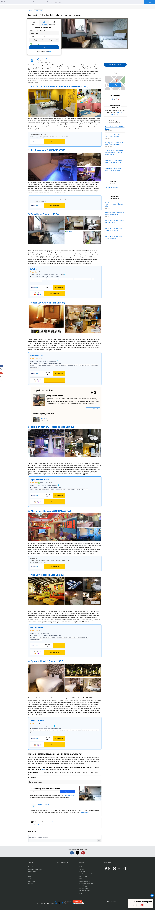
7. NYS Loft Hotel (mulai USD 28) (46, 574)
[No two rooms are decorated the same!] (89, 110)
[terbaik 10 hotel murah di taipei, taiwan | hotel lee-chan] (46, 319)
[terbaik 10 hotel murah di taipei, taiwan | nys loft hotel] (46, 591)
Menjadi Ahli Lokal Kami (86, 883)
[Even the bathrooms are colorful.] (89, 535)
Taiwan (37, 10)
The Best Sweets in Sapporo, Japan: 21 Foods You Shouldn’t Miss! (114, 205)
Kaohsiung (56, 867)
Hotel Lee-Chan (36, 355)
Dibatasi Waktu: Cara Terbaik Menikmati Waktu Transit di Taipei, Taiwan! (114, 152)
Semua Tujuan (32, 867)
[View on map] (65, 274)
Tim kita (81, 869)
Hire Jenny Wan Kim (93, 409)
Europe (30, 874)
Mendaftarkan (33, 37)
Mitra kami (82, 871)
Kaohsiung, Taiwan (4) (112, 187)
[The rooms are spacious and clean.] (89, 96)
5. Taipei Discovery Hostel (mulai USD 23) (51, 426)
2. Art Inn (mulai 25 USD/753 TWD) (47, 150)
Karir (80, 878)
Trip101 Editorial (43, 805)
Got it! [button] (149, 2)
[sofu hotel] (74, 223)
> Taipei (40, 10)
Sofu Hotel (34, 269)
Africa (29, 878)
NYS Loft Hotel (36, 627)
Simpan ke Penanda (116, 64)
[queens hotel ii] (46, 678)
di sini (43, 769)
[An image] (92, 238)
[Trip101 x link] (114, 99)
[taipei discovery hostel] (74, 436)
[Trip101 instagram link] (116, 99)
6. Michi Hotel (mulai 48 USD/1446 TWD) (50, 511)
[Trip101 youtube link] (119, 868)
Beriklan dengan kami (85, 881)
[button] (152, 895)
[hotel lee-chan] (74, 312)
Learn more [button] (57, 2)
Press (80, 893)
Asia (29, 876)
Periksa (46, 37)
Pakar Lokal (54, 822)
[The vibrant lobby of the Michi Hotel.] (52, 527)
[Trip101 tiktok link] (124, 869)
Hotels (30, 10)
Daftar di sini (35, 824)
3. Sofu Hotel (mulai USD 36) (43, 214)
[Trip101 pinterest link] (118, 99)
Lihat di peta (115, 85)
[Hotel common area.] (89, 174)
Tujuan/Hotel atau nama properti (38, 30)
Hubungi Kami (83, 876)
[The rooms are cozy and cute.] (89, 520)
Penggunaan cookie (84, 890)
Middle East (31, 881)
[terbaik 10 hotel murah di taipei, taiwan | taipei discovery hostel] (46, 443)
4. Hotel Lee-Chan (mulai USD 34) (46, 302)
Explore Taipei (77, 901)
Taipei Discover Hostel (39, 479)
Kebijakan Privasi (69, 796)
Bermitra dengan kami (85, 874)
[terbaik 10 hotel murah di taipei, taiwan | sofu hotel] (46, 230)
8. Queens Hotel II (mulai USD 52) (46, 661)
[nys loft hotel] (74, 584)
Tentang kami (83, 867)
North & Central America (35, 869)
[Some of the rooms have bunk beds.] (89, 160)
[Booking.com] (48, 51)
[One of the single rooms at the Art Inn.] (52, 167)
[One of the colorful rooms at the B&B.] (52, 103)
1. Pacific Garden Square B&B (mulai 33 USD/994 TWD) (58, 86)
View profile (84, 812)
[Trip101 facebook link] (112, 99)
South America (32, 871)
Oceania (30, 883)
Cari (44, 47)
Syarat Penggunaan (84, 886)
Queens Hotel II (37, 720)
